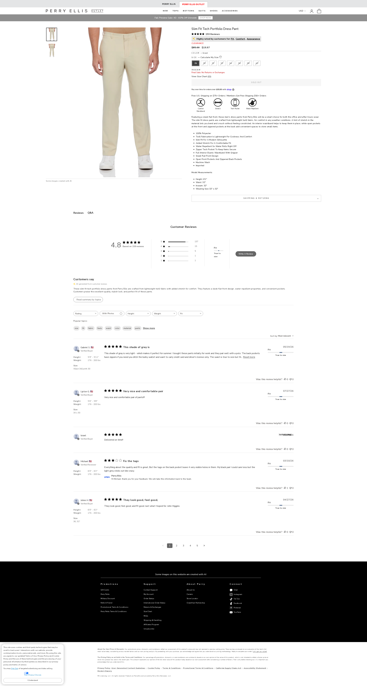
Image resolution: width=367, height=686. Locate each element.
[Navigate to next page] (204, 545)
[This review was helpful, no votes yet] (285, 379)
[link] (319, 10)
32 (213, 63)
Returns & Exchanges (152, 607)
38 (248, 63)
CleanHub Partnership (196, 603)
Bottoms (188, 11)
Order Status (149, 598)
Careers (190, 594)
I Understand (33, 680)
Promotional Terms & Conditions (114, 607)
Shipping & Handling (153, 620)
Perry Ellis (169, 4)
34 (230, 63)
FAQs (146, 616)
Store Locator (192, 598)
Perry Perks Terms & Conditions (114, 611)
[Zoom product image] (120, 102)
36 (239, 63)
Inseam (196, 70)
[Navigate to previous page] (163, 545)
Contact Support (151, 590)
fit (83, 328)
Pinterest (237, 608)
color (117, 328)
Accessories (230, 11)
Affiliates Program (151, 624)
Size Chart (148, 611)
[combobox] (85, 313)
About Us (191, 590)
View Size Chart (199, 76)
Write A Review (246, 254)
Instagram (238, 594)
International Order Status (154, 603)
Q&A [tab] (90, 212)
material (127, 328)
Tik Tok (237, 599)
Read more (249, 357)
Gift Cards (105, 590)
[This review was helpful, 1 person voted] (285, 488)
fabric (90, 328)
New (165, 11)
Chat (236, 590)
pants (137, 328)
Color (200, 53)
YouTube (237, 612)
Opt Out (14, 668)
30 (204, 63)
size (76, 328)
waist (108, 328)
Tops (175, 11)
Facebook (238, 603)
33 (222, 63)
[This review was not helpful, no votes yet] (290, 379)
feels (99, 328)
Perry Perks (105, 594)
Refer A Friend (106, 603)
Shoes (214, 11)
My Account (149, 594)
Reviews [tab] (78, 213)
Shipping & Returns (281, 198)
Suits (202, 11)
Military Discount (108, 598)
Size (205, 57)
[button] (51, 34)
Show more (149, 328)
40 (257, 63)
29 (195, 63)
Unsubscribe (149, 629)
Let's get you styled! (260, 652)
